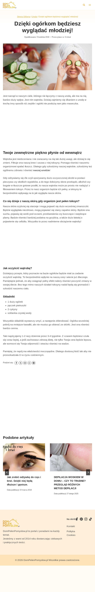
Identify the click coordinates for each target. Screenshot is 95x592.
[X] (21, 363)
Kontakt (71, 526)
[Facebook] (16, 363)
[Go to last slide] (7, 472)
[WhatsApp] (29, 363)
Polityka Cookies (71, 533)
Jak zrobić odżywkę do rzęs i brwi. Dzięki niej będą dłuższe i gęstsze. (24, 481)
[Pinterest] (34, 363)
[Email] (25, 363)
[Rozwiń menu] (89, 5)
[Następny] (88, 472)
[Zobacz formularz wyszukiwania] (84, 5)
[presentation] (24, 457)
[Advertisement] (47, 127)
